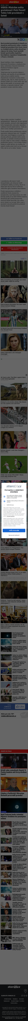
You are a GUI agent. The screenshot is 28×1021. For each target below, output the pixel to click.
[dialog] (14, 510)
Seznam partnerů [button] (10, 516)
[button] (14, 505)
